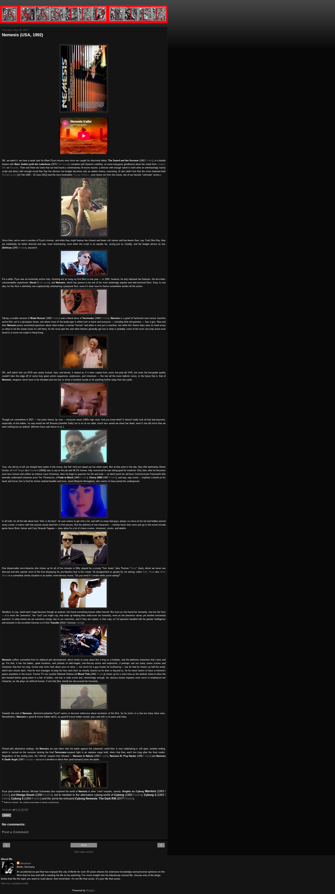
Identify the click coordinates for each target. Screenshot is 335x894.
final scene (43, 282)
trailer (149, 160)
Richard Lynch (9, 174)
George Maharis (81, 174)
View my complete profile (14, 883)
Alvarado (14, 167)
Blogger (90, 890)
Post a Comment (15, 832)
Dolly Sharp (149, 572)
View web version (83, 851)
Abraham (25, 863)
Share (6, 815)
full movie (63, 164)
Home (84, 845)
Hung (133, 568)
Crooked (33, 470)
